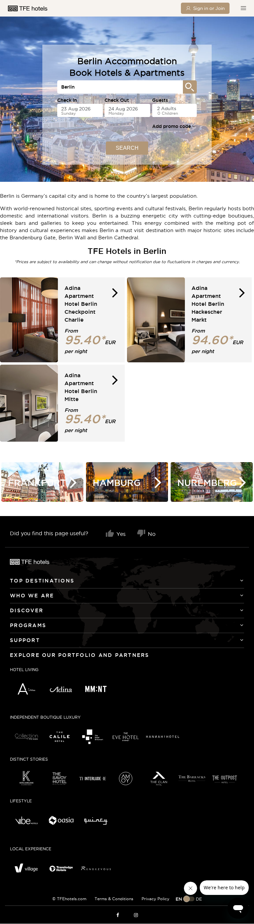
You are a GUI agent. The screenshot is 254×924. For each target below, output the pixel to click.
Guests (160, 100)
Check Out (117, 100)
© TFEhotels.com (69, 899)
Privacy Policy (155, 899)
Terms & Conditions (114, 899)
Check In (67, 100)
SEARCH (127, 148)
